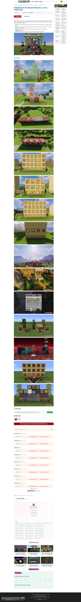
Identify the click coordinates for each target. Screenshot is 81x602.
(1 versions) (24, 468)
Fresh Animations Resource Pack (64, 12)
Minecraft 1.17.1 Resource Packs (37, 523)
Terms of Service (38, 594)
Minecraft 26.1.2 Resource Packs (20, 538)
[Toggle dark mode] (64, 1)
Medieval (24, 580)
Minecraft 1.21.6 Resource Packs (20, 535)
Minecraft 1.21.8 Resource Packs (39, 535)
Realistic (46, 580)
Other (32, 580)
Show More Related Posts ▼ (34, 569)
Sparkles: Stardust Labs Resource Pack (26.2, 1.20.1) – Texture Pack (20, 554)
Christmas (25, 578)
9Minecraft (39, 599)
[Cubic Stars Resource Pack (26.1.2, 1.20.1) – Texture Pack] (20, 560)
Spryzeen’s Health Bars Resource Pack (64, 41)
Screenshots (27, 16)
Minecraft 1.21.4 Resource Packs (30, 533)
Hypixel (20, 580)
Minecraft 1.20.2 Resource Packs (39, 528)
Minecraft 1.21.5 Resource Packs (39, 533)
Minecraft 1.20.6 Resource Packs (30, 530)
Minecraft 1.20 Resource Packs (19, 528)
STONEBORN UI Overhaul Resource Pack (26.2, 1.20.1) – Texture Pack (47, 566)
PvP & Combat (41, 580)
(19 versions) (24, 454)
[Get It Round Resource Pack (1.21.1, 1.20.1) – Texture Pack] (34, 548)
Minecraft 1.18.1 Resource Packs (47, 523)
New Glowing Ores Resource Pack (58, 28)
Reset (51, 429)
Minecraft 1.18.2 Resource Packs (20, 525)
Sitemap (48, 594)
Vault (25, 24)
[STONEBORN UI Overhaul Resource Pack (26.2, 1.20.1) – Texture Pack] (47, 560)
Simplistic (50, 580)
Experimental (35, 578)
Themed (16, 582)
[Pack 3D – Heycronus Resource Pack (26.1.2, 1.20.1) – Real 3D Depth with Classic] (47, 548)
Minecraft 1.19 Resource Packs (29, 525)
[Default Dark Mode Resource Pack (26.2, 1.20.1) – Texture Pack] (34, 560)
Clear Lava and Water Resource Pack (64, 19)
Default (30, 578)
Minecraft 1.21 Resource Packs (39, 530)
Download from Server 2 (45, 436)
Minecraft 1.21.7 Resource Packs (30, 535)
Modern (29, 580)
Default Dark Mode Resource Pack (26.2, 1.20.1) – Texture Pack (34, 566)
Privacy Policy (44, 594)
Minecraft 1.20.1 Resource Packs (29, 528)
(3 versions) (24, 440)
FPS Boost (40, 578)
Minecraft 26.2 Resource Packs (29, 538)
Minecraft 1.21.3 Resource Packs (20, 533)
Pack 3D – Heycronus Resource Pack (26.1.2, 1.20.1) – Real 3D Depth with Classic (47, 554)
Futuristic (44, 578)
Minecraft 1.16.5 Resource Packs (27, 523)
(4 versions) (24, 433)
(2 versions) (24, 461)
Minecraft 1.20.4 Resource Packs (20, 530)
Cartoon (21, 578)
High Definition (50, 578)
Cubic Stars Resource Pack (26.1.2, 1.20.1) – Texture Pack (20, 566)
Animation (16, 578)
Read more (12, 599)
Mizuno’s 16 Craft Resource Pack (64, 15)
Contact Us (33, 594)
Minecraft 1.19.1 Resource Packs (39, 525)
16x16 (42, 12)
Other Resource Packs (37, 538)
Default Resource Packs (18, 523)
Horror (16, 580)
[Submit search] (61, 1)
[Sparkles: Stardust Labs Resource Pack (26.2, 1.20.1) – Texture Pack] (20, 548)
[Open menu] (16, 1)
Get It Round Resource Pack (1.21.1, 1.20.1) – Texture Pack (34, 554)
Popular (36, 580)
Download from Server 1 (34, 436)
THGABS (32, 12)
